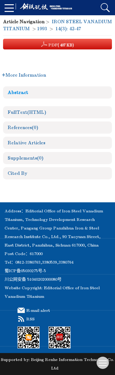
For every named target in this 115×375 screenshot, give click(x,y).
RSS (30, 319)
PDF (60, 45)
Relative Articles (26, 143)
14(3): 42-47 (68, 28)
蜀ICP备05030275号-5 (25, 270)
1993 (42, 28)
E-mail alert (38, 310)
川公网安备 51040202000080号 (33, 279)
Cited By (17, 173)
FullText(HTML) (27, 112)
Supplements (26, 158)
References (23, 127)
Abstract (18, 92)
